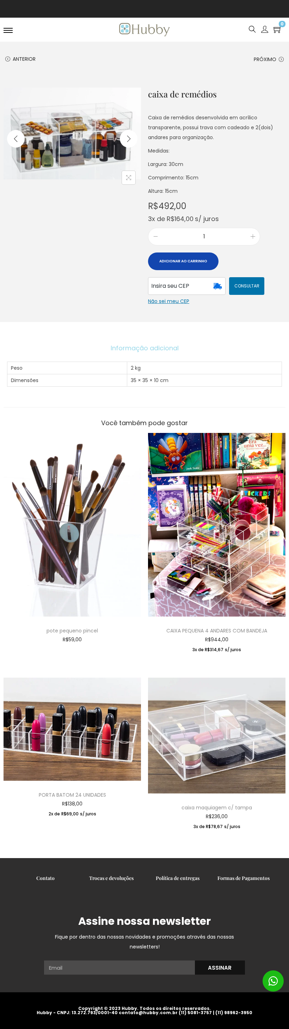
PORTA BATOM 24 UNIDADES (72, 794)
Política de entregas (177, 878)
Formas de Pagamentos (243, 878)
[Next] (128, 139)
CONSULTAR (246, 286)
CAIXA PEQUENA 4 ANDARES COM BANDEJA (216, 630)
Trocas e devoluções (111, 878)
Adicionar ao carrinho (183, 261)
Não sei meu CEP (168, 301)
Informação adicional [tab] (145, 348)
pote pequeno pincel (72, 630)
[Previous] (16, 139)
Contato (45, 878)
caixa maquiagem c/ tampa (217, 807)
